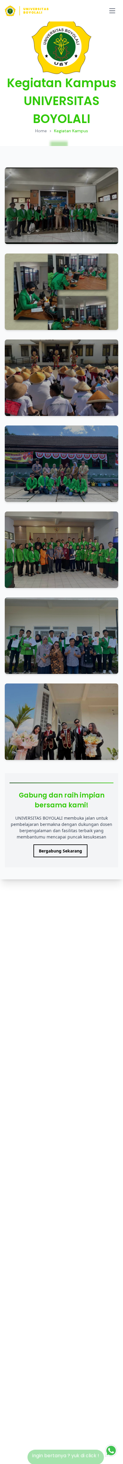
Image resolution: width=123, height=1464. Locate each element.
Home (41, 130)
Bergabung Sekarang (60, 851)
